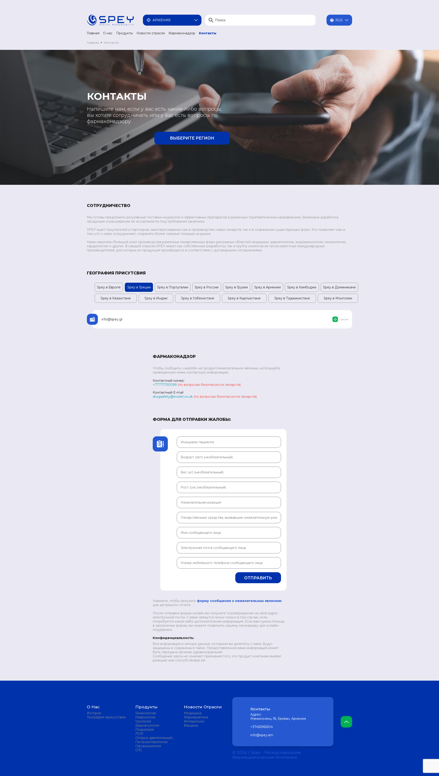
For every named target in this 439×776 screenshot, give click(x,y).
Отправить (258, 577)
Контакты (207, 33)
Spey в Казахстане (116, 298)
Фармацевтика (196, 717)
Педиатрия (144, 730)
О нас (107, 33)
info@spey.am (261, 735)
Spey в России (207, 287)
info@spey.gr (112, 319)
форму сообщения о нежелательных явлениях (239, 601)
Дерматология (147, 725)
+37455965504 (261, 727)
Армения (162, 20)
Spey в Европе (109, 287)
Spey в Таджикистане (292, 298)
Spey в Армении (267, 287)
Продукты (124, 33)
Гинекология (145, 713)
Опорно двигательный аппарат (153, 738)
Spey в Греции (139, 287)
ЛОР (139, 734)
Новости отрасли (151, 33)
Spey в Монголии (338, 298)
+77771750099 (165, 385)
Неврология (145, 717)
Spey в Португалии (172, 287)
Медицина (192, 713)
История (94, 713)
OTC (138, 750)
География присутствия (106, 717)
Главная (93, 33)
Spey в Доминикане (339, 287)
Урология (143, 721)
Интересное (194, 721)
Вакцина (191, 725)
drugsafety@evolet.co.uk (173, 397)
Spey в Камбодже (301, 287)
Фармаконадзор (182, 33)
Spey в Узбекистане (197, 298)
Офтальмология (148, 746)
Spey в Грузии (236, 287)
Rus (339, 20)
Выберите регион (192, 138)
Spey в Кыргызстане (244, 298)
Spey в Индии (156, 298)
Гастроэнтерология (151, 742)
